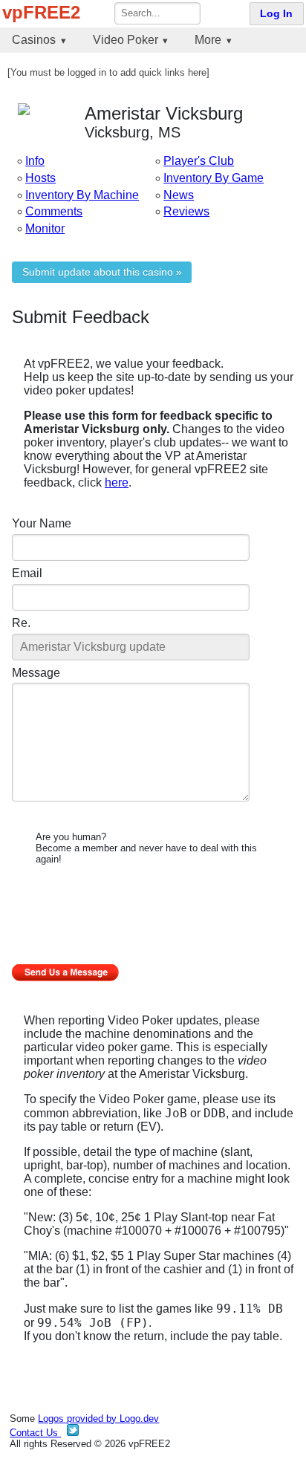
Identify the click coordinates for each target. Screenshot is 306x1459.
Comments (53, 211)
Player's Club (198, 161)
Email (27, 573)
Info (35, 161)
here (116, 482)
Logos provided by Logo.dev (98, 1418)
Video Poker (125, 39)
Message (36, 672)
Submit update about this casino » (102, 272)
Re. (21, 623)
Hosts (40, 178)
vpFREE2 (41, 12)
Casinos (34, 39)
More (208, 39)
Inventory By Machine (82, 195)
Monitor (45, 228)
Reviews (186, 211)
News (178, 195)
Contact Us (35, 1432)
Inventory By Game (213, 178)
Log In (276, 13)
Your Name (41, 523)
